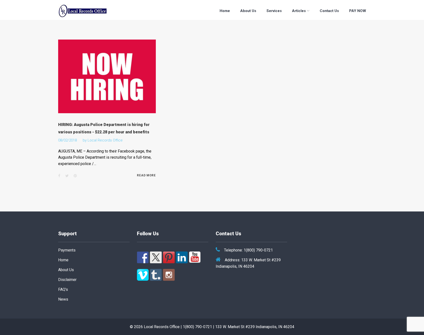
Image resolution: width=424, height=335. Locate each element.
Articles (299, 11)
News (63, 299)
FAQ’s (63, 289)
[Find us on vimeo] (143, 275)
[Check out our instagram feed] (169, 275)
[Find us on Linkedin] (182, 257)
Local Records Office (105, 140)
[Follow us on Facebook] (143, 257)
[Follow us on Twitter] (156, 257)
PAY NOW (357, 11)
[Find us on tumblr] (156, 275)
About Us (248, 11)
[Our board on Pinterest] (169, 257)
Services (274, 11)
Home (225, 11)
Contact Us (329, 11)
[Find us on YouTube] (195, 257)
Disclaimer (67, 279)
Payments (67, 250)
